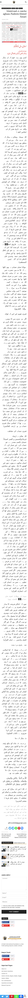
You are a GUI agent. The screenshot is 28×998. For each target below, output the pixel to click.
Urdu (17, 8)
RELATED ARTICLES (7, 843)
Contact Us (4, 973)
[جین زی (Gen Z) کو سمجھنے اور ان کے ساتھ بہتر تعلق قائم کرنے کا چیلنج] (5, 849)
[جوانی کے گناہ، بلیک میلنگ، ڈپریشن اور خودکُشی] (5, 864)
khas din (20, 8)
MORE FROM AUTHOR (19, 843)
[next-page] (5, 870)
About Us (4, 969)
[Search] (26, 2)
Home (3, 6)
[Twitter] (10, 828)
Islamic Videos (5, 978)
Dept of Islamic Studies (11, 6)
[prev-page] (3, 870)
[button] (2, 2)
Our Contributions (6, 980)
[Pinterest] (19, 828)
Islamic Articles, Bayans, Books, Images (12, 976)
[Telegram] (13, 828)
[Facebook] (22, 828)
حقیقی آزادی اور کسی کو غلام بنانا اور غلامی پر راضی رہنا (17, 856)
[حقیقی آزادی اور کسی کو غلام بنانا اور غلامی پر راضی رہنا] (5, 856)
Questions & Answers (7, 983)
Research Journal (6, 985)
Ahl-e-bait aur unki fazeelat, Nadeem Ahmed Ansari (6, 835)
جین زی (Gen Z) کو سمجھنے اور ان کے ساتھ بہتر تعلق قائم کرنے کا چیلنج (18, 848)
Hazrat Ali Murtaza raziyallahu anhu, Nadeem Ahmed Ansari (20, 835)
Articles (18, 6)
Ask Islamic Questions (7, 971)
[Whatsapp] (16, 828)
